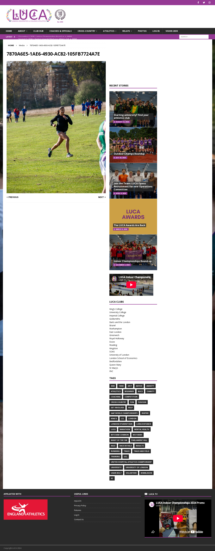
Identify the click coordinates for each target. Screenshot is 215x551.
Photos (142, 31)
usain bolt (116, 473)
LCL (122, 418)
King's (114, 418)
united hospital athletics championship (131, 462)
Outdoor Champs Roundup (129, 153)
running (115, 451)
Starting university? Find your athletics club (131, 116)
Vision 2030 (172, 31)
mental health (141, 429)
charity (150, 391)
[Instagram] (209, 2)
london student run (121, 424)
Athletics (108, 31)
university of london (137, 467)
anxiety (150, 386)
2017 (130, 386)
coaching (116, 397)
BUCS (140, 391)
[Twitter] (204, 2)
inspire (145, 413)
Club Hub (38, 31)
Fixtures (77, 510)
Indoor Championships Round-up (133, 261)
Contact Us (79, 519)
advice (139, 386)
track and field (141, 451)
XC (112, 478)
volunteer (131, 473)
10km (121, 386)
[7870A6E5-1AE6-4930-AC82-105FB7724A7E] (56, 191)
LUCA (113, 429)
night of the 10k (119, 440)
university (116, 467)
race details (125, 446)
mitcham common (120, 435)
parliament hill (139, 440)
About (21, 31)
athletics (116, 391)
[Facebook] (198, 2)
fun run (142, 402)
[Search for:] (194, 36)
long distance (143, 424)
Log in (156, 31)
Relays (126, 31)
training (115, 456)
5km (113, 386)
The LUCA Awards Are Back (129, 225)
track (127, 451)
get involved (117, 407)
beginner (129, 391)
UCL (125, 456)
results (140, 446)
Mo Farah (137, 435)
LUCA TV (153, 494)
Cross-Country (86, 31)
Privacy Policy (80, 505)
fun (132, 402)
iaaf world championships (124, 413)
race (113, 446)
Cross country (118, 402)
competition (131, 397)
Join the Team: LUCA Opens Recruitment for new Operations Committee (133, 186)
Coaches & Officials (60, 31)
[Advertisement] (141, 14)
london (132, 418)
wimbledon (146, 473)
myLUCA (77, 501)
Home (9, 31)
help (130, 407)
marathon (125, 429)
